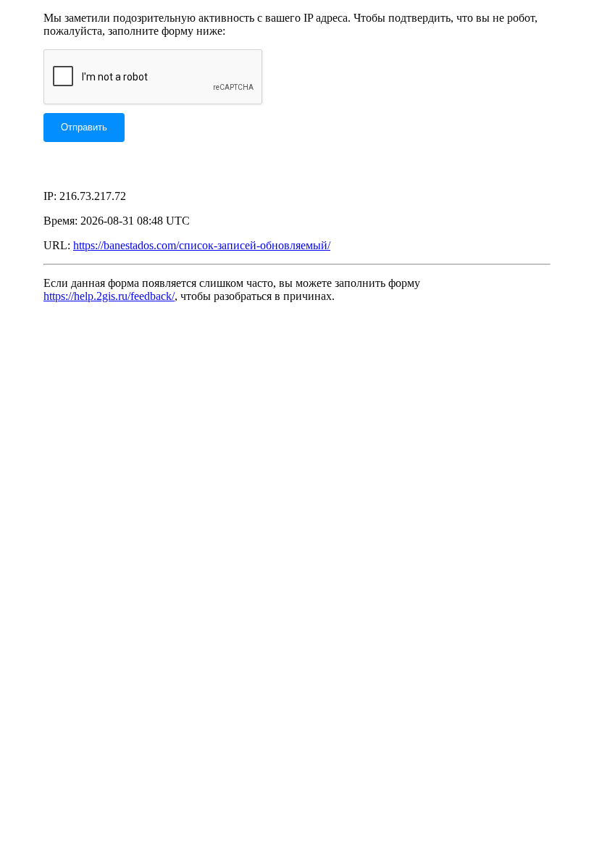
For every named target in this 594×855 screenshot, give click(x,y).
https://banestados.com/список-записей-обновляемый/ (201, 245)
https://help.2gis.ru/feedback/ (109, 296)
